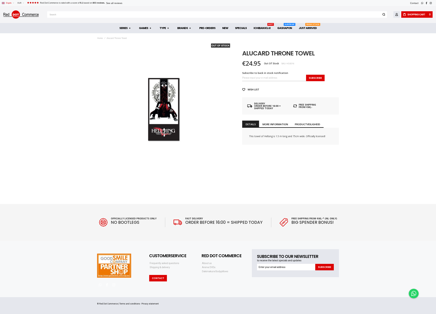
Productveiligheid (307, 124)
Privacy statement (150, 304)
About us (207, 263)
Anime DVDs (208, 267)
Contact (414, 3)
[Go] (383, 14)
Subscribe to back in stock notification (265, 73)
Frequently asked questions (164, 263)
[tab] (250, 124)
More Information (275, 124)
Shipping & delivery (160, 267)
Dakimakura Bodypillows (215, 271)
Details (251, 124)
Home (100, 38)
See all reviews (114, 3)
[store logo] (21, 14)
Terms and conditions (129, 304)
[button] (21, 3)
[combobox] (217, 14)
